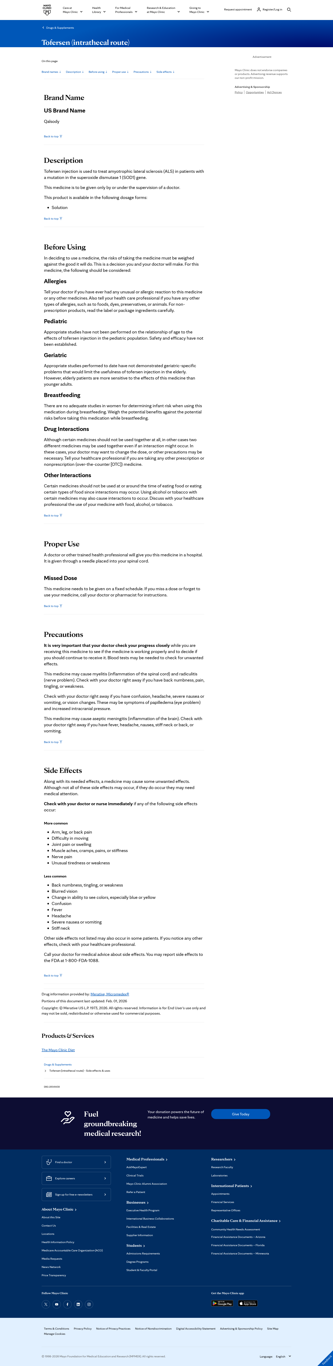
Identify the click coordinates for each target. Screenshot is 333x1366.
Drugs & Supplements (60, 27)
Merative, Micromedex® (110, 994)
